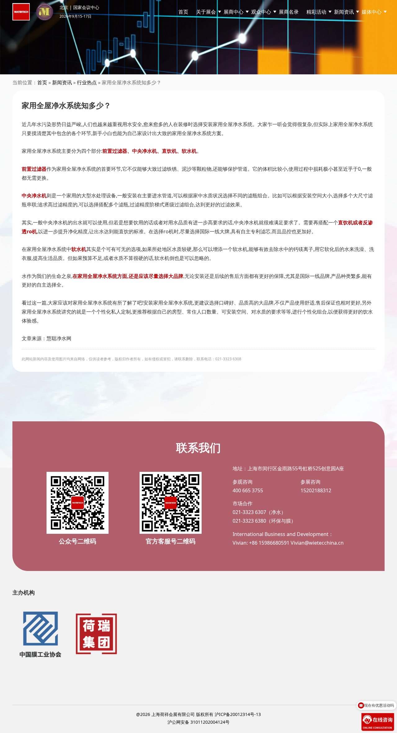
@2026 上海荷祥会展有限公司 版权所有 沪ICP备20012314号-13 (198, 714)
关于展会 (206, 11)
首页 (183, 11)
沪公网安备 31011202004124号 (198, 722)
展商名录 (289, 11)
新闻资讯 (62, 82)
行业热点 (87, 82)
